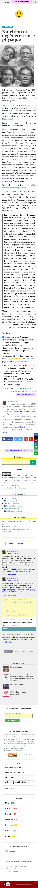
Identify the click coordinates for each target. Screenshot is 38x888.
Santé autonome (16, 684)
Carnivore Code (16, 667)
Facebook (11, 851)
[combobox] (16, 462)
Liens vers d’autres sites (14, 772)
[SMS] (36, 453)
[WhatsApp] (36, 447)
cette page (7, 531)
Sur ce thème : (19, 663)
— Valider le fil (23, 755)
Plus (5, 432)
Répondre (12, 575)
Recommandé (10, 788)
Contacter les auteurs (13, 768)
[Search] (33, 462)
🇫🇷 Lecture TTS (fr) (11, 498)
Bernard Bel (12, 551)
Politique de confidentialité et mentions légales (16, 783)
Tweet (20, 439)
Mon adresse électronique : (13, 713)
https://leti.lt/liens (15, 359)
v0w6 (10, 366)
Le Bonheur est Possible (19, 861)
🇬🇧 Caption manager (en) (13, 511)
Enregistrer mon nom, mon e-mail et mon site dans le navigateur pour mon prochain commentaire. (18, 622)
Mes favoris (9, 777)
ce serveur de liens (11, 526)
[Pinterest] (36, 440)
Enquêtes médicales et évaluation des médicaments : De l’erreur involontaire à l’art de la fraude (22, 678)
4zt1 (9, 379)
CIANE (22, 427)
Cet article (6, 105)
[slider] (23, 884)
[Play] (8, 884)
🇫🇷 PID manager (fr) (11, 503)
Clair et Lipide (29, 105)
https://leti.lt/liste (20, 362)
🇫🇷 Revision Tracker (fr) (13, 508)
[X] (36, 437)
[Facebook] (36, 434)
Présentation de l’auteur (14, 750)
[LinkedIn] (36, 444)
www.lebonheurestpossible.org (13, 488)
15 (3, 884)
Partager (9, 439)
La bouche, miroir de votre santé (18, 693)
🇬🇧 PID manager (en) (11, 501)
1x (33, 884)
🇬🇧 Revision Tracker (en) (13, 506)
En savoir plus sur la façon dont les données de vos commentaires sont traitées (18, 639)
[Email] (36, 450)
